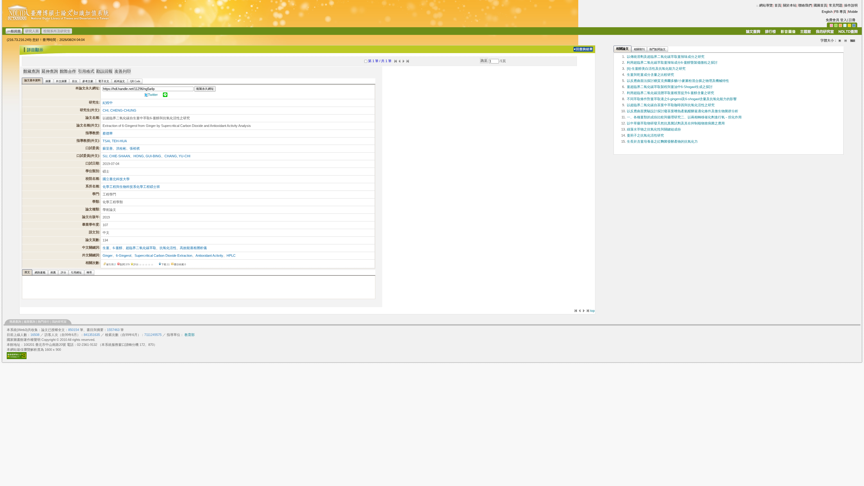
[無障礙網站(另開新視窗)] (17, 358)
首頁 (777, 5)
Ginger (107, 255)
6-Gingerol (123, 255)
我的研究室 (59, 321)
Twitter (153, 95)
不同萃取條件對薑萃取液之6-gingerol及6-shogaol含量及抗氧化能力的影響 (682, 99)
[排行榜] (770, 33)
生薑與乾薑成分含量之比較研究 (650, 74)
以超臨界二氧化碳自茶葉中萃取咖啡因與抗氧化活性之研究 (671, 105)
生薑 (106, 248)
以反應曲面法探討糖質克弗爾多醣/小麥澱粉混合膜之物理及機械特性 (678, 81)
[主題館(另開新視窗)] (805, 33)
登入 (843, 20)
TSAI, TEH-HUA (115, 141)
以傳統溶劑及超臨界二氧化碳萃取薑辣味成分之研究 (665, 56)
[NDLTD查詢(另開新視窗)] (847, 33)
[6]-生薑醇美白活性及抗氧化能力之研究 (656, 68)
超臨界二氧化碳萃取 (141, 248)
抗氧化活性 (168, 248)
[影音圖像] (788, 33)
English (827, 12)
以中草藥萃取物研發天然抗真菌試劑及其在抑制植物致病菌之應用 (676, 123)
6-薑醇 (117, 248)
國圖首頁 (820, 5)
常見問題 (835, 5)
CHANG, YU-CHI (177, 156)
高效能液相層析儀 (193, 248)
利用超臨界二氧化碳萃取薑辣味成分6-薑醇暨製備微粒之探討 (672, 62)
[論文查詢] (753, 33)
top (592, 311)
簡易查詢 (15, 321)
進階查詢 (29, 321)
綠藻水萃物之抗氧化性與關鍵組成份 (654, 129)
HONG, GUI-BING (147, 156)
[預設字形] (852, 40)
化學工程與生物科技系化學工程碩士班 (131, 187)
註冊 (852, 20)
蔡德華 (108, 133)
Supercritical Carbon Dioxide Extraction (163, 255)
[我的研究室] (824, 33)
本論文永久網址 (87, 88)
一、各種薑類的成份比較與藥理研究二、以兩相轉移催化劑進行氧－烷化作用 (684, 117)
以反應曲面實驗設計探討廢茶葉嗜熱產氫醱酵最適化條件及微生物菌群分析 (682, 111)
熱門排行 (44, 321)
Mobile (853, 12)
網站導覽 (766, 5)
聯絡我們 (805, 5)
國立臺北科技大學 (116, 179)
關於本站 (789, 5)
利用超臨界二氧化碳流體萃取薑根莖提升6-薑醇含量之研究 (670, 93)
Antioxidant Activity (209, 255)
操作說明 (851, 5)
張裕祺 (135, 148)
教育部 (189, 335)
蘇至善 (108, 148)
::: (757, 5)
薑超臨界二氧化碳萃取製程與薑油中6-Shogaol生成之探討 (670, 87)
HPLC (231, 255)
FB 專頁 (840, 12)
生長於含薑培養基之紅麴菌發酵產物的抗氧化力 (662, 141)
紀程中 (108, 103)
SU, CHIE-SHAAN (116, 156)
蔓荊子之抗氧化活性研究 (645, 135)
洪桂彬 (121, 148)
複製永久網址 (205, 88)
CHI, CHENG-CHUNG (119, 110)
